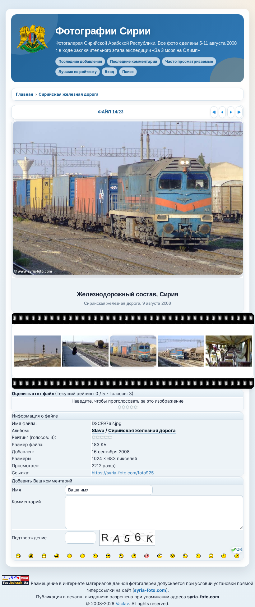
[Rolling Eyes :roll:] (185, 556)
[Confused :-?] (134, 556)
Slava (98, 430)
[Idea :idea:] (211, 556)
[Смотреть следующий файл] (230, 112)
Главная (24, 94)
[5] (136, 407)
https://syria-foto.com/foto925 (123, 472)
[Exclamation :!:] (223, 556)
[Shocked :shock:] (159, 556)
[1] (120, 407)
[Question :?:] (236, 556)
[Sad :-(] (82, 556)
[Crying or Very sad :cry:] (95, 556)
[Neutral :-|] (69, 556)
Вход (109, 71)
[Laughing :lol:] (18, 556)
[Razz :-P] (31, 556)
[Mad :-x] (172, 556)
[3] (128, 407)
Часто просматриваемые (189, 61)
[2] (124, 407)
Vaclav (122, 603)
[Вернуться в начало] (214, 112)
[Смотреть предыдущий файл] (222, 112)
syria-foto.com (150, 590)
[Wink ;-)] (198, 556)
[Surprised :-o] (121, 556)
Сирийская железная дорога (69, 94)
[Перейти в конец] (239, 112)
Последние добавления (80, 61)
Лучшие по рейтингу (77, 71)
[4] (132, 407)
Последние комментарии (133, 61)
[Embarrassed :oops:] (146, 556)
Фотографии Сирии (103, 31)
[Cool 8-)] (108, 556)
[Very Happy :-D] (44, 556)
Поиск (128, 71)
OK (239, 550)
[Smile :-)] (56, 556)
